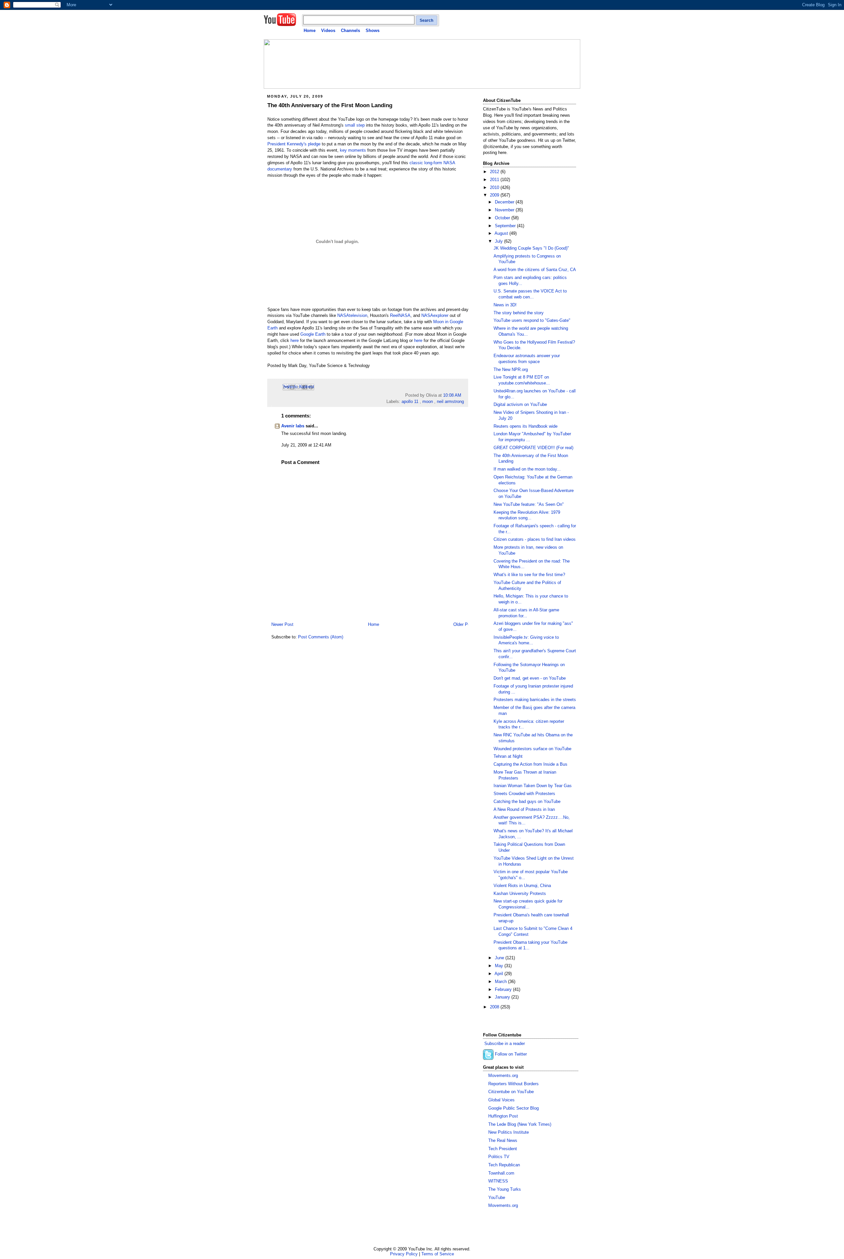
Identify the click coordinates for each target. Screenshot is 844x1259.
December (505, 202)
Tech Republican (504, 1165)
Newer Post (282, 624)
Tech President (502, 1149)
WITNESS (498, 1181)
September (506, 226)
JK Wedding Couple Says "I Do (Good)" (531, 248)
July (499, 241)
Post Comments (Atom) (320, 637)
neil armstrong (450, 401)
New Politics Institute (508, 1132)
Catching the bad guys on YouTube (527, 801)
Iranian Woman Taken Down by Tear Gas (533, 785)
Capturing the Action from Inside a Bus (530, 764)
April (499, 973)
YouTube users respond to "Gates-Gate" (532, 320)
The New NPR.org (511, 369)
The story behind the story (519, 313)
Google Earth (312, 334)
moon (427, 401)
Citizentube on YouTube (511, 1092)
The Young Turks (504, 1189)
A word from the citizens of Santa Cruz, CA (535, 269)
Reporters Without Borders (513, 1084)
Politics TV (498, 1156)
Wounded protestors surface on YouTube (532, 749)
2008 (495, 1007)
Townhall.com (501, 1173)
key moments (353, 150)
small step (355, 125)
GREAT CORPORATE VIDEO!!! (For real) (533, 447)
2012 (495, 171)
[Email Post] (463, 395)
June (500, 958)
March (501, 981)
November (505, 210)
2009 (495, 195)
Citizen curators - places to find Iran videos (535, 539)
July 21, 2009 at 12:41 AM (306, 445)
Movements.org (503, 1075)
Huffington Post (503, 1116)
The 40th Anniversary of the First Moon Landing (329, 105)
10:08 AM (452, 395)
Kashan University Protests (520, 893)
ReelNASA (400, 315)
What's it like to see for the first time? (529, 574)
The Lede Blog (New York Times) (519, 1124)
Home (310, 30)
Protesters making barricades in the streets (535, 699)
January (503, 997)
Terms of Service (437, 1253)
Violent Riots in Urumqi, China (522, 885)
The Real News (502, 1140)
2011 (495, 179)
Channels (350, 30)
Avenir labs (292, 426)
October (503, 218)
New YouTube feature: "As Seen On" (529, 504)
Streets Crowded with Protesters (524, 793)
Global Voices (501, 1100)
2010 (495, 187)
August (502, 233)
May (499, 966)
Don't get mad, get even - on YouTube (530, 678)
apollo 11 (410, 401)
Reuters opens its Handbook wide (526, 426)
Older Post (463, 624)
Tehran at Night (508, 756)
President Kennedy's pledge (293, 144)
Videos (328, 30)
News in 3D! (505, 305)
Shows (372, 30)
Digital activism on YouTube (520, 404)
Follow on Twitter (511, 1054)
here (294, 340)
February (504, 989)
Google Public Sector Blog (513, 1108)
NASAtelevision (352, 315)
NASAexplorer (434, 315)
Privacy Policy (404, 1253)
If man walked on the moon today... (527, 469)
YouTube (496, 1197)
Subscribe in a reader (504, 1043)
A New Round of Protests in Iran (524, 809)
